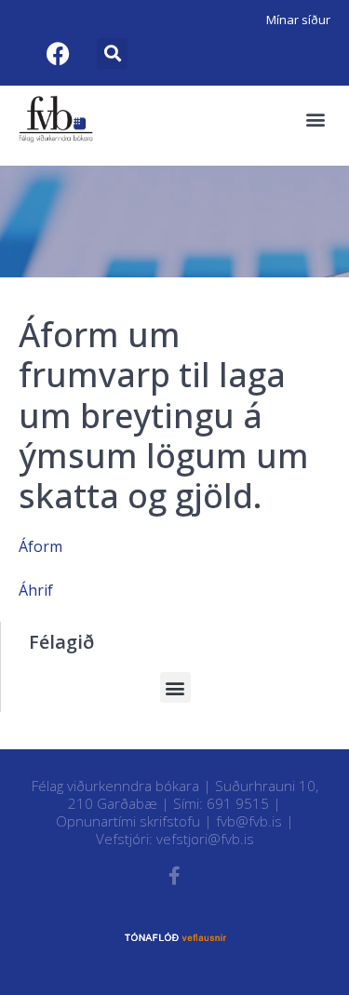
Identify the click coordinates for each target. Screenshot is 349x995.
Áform (40, 546)
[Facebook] (57, 53)
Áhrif (36, 590)
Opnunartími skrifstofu (128, 821)
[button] (112, 53)
